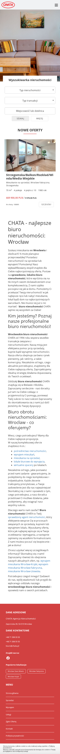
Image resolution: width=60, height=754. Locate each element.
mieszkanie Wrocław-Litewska (24, 571)
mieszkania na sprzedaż (27, 458)
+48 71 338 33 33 (13, 637)
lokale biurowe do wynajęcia (29, 461)
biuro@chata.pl (12, 646)
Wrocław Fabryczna (36, 671)
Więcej (39, 118)
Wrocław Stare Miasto (16, 671)
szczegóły (46, 204)
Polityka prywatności (15, 735)
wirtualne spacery (23, 465)
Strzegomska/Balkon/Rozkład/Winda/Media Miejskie (29, 176)
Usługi (8, 714)
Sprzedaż (10, 700)
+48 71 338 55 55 (13, 641)
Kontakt (9, 728)
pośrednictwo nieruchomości (30, 451)
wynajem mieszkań (24, 454)
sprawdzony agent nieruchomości (26, 517)
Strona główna (12, 693)
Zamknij (30, 748)
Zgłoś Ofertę (11, 721)
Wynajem (10, 707)
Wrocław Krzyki (13, 676)
